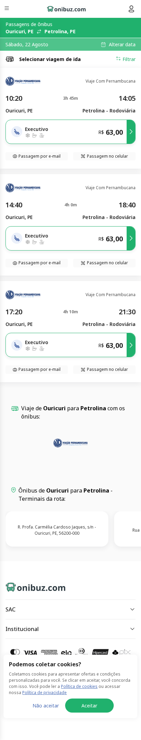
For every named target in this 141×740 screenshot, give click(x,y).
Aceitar (89, 705)
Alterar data (122, 44)
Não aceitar (46, 705)
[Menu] (7, 9)
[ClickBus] (29, 585)
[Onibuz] (66, 9)
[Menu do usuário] (131, 9)
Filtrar (129, 59)
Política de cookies (79, 686)
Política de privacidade (44, 692)
